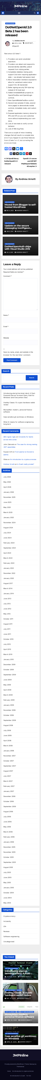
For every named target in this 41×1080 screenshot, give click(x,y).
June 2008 (7, 735)
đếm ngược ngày (9, 437)
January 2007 (8, 791)
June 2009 (7, 680)
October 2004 (8, 893)
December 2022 (9, 573)
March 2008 (8, 746)
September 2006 (9, 806)
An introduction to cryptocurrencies (23, 459)
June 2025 (7, 502)
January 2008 (8, 751)
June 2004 (7, 898)
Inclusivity (7, 921)
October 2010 (8, 639)
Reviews (6, 931)
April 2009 (7, 690)
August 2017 (8, 583)
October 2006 (8, 801)
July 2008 (7, 730)
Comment (7, 276)
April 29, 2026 (12, 1020)
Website (6, 338)
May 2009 (7, 685)
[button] (34, 13)
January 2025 (8, 517)
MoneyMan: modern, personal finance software (19, 1015)
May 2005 (7, 882)
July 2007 (7, 776)
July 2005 (7, 872)
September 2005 (9, 862)
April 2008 (7, 741)
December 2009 (9, 664)
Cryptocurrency (9, 916)
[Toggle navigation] (19, 13)
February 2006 (9, 837)
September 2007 (9, 766)
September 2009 (9, 675)
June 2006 (7, 822)
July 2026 (7, 477)
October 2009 (8, 670)
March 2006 (8, 832)
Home (9, 1071)
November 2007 (9, 756)
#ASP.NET (29, 43)
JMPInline (20, 6)
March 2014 (7, 588)
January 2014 (8, 593)
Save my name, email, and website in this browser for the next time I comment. (18, 353)
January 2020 (8, 578)
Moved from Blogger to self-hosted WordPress (20, 205)
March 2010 (7, 654)
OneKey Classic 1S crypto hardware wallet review (18, 993)
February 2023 (8, 563)
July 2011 (6, 629)
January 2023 (8, 568)
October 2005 (8, 857)
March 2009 (8, 695)
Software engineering (11, 936)
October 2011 (8, 619)
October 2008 (8, 715)
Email (5, 326)
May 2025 (7, 507)
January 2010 (8, 659)
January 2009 (8, 705)
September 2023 (9, 548)
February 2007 (9, 786)
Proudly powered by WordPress (14, 1064)
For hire (29, 1075)
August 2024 (8, 528)
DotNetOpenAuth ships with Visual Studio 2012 (18, 247)
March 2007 (8, 781)
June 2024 (7, 538)
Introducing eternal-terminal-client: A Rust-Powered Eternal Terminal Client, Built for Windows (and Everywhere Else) (19, 395)
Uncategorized (10, 23)
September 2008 (9, 720)
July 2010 (7, 644)
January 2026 (8, 492)
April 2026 (7, 487)
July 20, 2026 (12, 976)
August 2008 (8, 725)
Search (6, 371)
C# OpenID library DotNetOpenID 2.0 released (11, 161)
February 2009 (9, 700)
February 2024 (9, 543)
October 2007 (8, 761)
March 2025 (7, 512)
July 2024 (7, 533)
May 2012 (7, 614)
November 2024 (9, 522)
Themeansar (20, 1066)
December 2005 (9, 847)
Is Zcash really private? (25, 464)
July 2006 (7, 817)
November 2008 (9, 710)
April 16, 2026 (12, 1042)
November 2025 (9, 497)
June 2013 (7, 599)
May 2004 (7, 903)
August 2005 (8, 867)
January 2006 (8, 842)
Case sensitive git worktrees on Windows (18, 417)
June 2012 (7, 609)
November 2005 (9, 852)
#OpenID (15, 46)
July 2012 (7, 604)
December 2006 (9, 796)
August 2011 (7, 624)
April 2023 (7, 553)
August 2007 (8, 771)
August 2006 (8, 812)
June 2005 (7, 877)
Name (6, 315)
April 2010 (7, 649)
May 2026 (7, 482)
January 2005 (8, 888)
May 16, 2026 (11, 998)
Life (4, 926)
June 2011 (7, 634)
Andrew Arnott (20, 41)
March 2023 (7, 558)
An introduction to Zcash (17, 1075)
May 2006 (7, 827)
